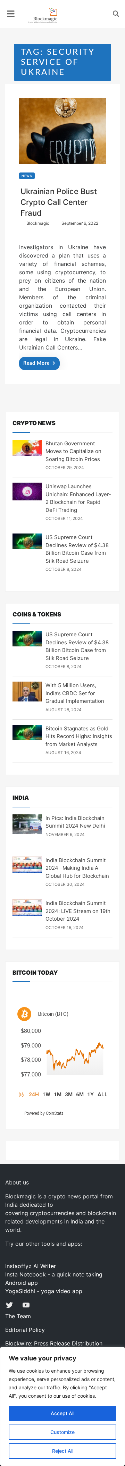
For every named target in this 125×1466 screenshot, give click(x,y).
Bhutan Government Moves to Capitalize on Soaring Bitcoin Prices (73, 451)
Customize (62, 1432)
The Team (18, 1316)
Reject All (62, 1451)
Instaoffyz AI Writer (30, 1265)
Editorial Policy (25, 1329)
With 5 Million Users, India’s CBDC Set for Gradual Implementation (74, 693)
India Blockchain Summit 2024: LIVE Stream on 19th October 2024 (77, 911)
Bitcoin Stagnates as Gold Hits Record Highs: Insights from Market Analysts (78, 736)
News (27, 176)
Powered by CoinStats (44, 1113)
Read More (36, 363)
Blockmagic (37, 223)
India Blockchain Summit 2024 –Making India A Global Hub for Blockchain (77, 868)
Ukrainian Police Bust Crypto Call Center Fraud (58, 202)
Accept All (62, 1413)
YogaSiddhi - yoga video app (43, 1291)
